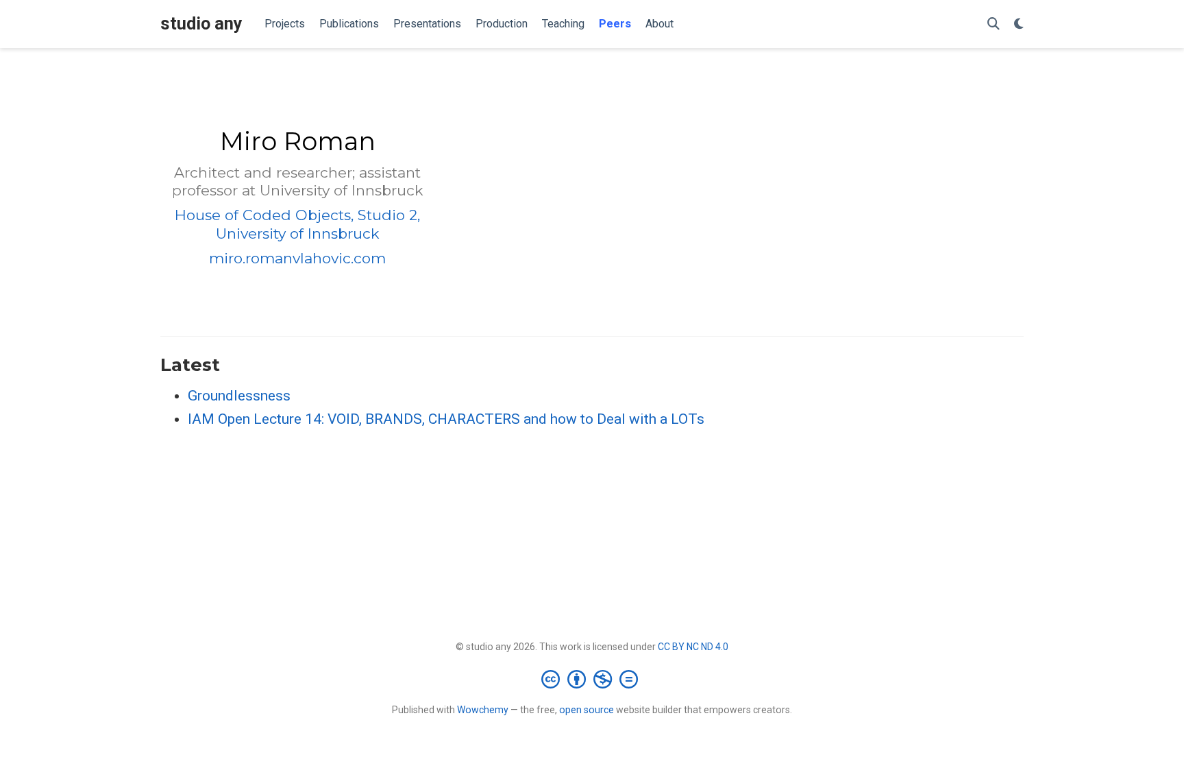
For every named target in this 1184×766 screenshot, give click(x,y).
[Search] (993, 24)
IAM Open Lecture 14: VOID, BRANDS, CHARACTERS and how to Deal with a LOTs (446, 419)
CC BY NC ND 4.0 (693, 646)
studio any (201, 24)
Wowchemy (482, 709)
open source (586, 709)
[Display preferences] (1019, 24)
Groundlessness (239, 395)
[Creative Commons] (592, 679)
